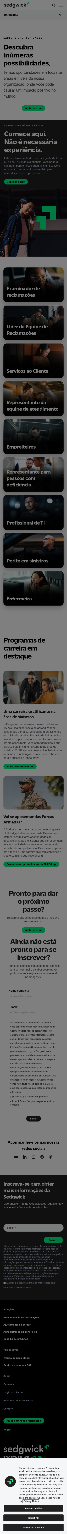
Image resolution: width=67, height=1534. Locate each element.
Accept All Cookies (33, 1527)
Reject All (33, 1517)
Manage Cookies (33, 1508)
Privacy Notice (31, 1501)
